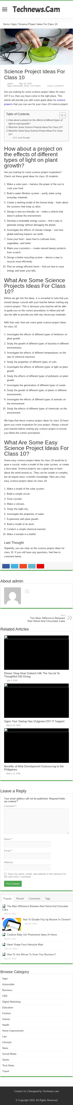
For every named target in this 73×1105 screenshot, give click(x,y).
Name (8, 839)
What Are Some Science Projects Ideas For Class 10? (35, 127)
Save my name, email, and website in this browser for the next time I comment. (35, 875)
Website (8, 862)
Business (7, 990)
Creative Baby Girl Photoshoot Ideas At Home (32, 934)
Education (7, 1007)
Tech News (35, 86)
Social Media (9, 1053)
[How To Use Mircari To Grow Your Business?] (3, 954)
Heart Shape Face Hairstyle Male (25, 944)
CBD (4, 996)
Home (5, 24)
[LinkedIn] (41, 1096)
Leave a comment (55, 86)
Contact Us (20, 1091)
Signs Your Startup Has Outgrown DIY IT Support (34, 721)
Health (5, 1025)
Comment (10, 806)
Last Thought (24, 138)
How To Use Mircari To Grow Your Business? (31, 954)
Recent (20, 898)
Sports (5, 1059)
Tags (47, 898)
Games (6, 1019)
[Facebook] (31, 1096)
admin (10, 83)
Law (4, 1036)
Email (8, 850)
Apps (14, 24)
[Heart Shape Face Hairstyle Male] (3, 944)
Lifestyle (6, 1042)
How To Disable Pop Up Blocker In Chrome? (47, 919)
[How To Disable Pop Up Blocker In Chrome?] (11, 924)
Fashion (6, 1013)
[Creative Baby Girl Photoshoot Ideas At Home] (3, 934)
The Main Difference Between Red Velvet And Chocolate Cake (46, 618)
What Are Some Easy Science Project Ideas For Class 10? (35, 132)
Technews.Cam (36, 9)
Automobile (18, 86)
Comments (34, 898)
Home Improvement (13, 1030)
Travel (5, 1071)
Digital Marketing (11, 1001)
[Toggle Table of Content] (61, 115)
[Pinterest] (38, 1096)
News (26, 86)
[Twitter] (34, 1096)
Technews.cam (51, 1091)
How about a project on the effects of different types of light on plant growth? (35, 122)
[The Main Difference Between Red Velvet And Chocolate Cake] (3, 906)
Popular (7, 898)
